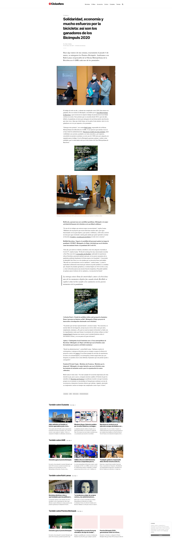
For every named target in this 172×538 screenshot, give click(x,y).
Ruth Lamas (87, 127)
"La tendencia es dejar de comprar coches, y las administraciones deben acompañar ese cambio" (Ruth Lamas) (85, 497)
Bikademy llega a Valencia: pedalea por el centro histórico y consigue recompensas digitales (85, 426)
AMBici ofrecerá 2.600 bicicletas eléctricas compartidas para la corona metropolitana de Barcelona (85, 461)
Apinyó (77, 353)
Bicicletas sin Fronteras (77, 379)
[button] (87, 4)
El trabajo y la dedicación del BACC (80, 237)
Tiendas (118, 4)
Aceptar (160, 535)
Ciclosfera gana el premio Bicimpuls (60, 460)
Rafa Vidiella (68, 44)
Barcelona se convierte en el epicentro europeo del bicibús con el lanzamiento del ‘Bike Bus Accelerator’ (111, 427)
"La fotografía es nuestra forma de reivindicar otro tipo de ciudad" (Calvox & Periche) (85, 532)
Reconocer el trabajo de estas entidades (94, 132)
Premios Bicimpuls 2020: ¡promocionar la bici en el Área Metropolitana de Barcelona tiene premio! (110, 533)
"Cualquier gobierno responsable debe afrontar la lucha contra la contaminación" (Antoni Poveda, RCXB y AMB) (110, 462)
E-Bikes (93, 4)
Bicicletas (87, 4)
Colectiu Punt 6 (67, 334)
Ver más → (73, 405)
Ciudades (112, 4)
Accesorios (100, 4)
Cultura (106, 4)
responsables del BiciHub (83, 254)
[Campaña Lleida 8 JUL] (86, 158)
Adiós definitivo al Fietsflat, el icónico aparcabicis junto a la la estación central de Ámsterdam (59, 426)
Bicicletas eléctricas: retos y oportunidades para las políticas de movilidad (60, 497)
